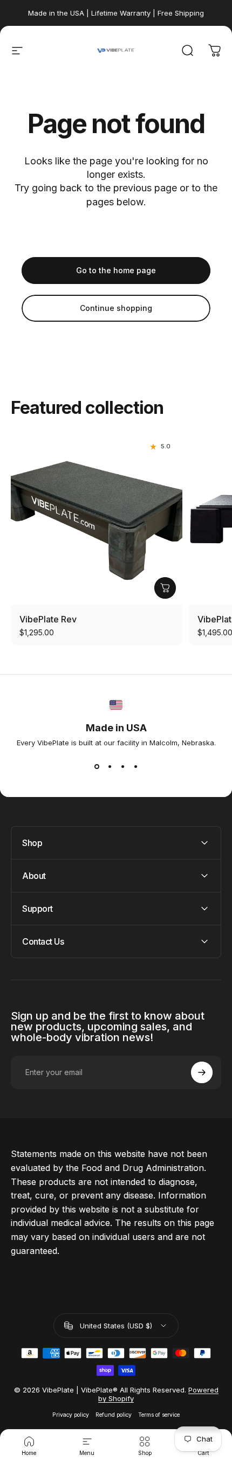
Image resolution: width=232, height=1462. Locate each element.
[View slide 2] (109, 766)
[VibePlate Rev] (96, 519)
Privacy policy (70, 1414)
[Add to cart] (165, 588)
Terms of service (159, 1414)
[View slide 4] (135, 766)
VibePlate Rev (48, 619)
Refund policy (113, 1414)
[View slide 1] (96, 766)
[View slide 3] (122, 766)
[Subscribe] (202, 1072)
